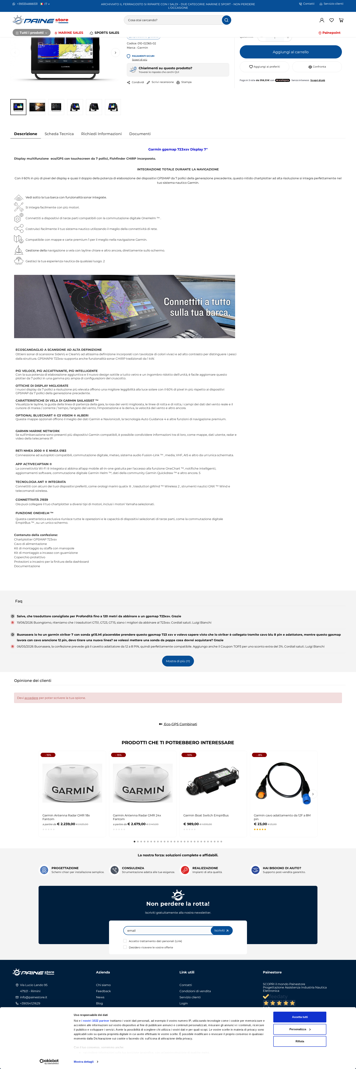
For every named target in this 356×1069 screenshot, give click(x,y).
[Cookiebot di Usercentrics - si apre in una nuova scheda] (49, 1062)
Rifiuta (300, 1041)
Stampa (186, 82)
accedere (31, 698)
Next (115, 52)
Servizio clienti (333, 3)
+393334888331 (27, 3)
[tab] (25, 133)
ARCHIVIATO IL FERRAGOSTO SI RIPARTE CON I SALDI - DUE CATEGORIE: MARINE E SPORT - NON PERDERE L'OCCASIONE (178, 5)
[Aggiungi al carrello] (237, 760)
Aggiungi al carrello (291, 52)
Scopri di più (139, 59)
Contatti (308, 3)
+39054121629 (30, 1003)
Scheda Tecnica (59, 133)
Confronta (319, 66)
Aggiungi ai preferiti (266, 66)
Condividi (137, 82)
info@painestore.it (33, 997)
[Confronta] (96, 778)
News (100, 997)
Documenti (140, 133)
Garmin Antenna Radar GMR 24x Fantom (137, 817)
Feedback (103, 991)
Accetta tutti (300, 1017)
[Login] (322, 20)
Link (178, 941)
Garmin (142, 47)
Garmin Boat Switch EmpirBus (206, 815)
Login (183, 1003)
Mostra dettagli (84, 1061)
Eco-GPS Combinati (180, 724)
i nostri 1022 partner (95, 1020)
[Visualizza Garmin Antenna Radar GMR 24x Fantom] (167, 760)
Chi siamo (103, 985)
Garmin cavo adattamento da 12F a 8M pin (282, 817)
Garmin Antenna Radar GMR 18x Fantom (66, 817)
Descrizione (25, 133)
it (46, 4)
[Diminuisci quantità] (262, 37)
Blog (99, 1003)
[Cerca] (226, 20)
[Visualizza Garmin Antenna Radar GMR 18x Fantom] (96, 760)
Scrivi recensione (162, 82)
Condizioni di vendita (195, 991)
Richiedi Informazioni (101, 133)
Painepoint (331, 32)
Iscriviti (219, 930)
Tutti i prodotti (31, 32)
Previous (15, 52)
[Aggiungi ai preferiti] (96, 769)
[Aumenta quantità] (288, 37)
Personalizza (297, 1029)
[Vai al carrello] (341, 20)
